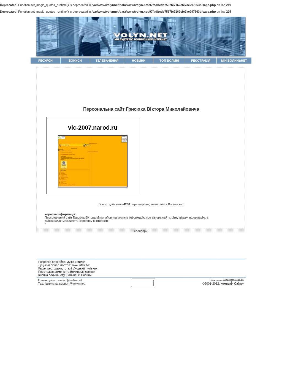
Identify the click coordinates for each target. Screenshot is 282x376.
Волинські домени (82, 271)
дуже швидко (76, 261)
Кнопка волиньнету (51, 275)
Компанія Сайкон (232, 283)
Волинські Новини (78, 275)
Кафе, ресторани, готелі (55, 268)
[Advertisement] (141, 84)
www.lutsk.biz (81, 265)
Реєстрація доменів (52, 271)
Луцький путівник (85, 268)
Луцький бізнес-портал (54, 265)
